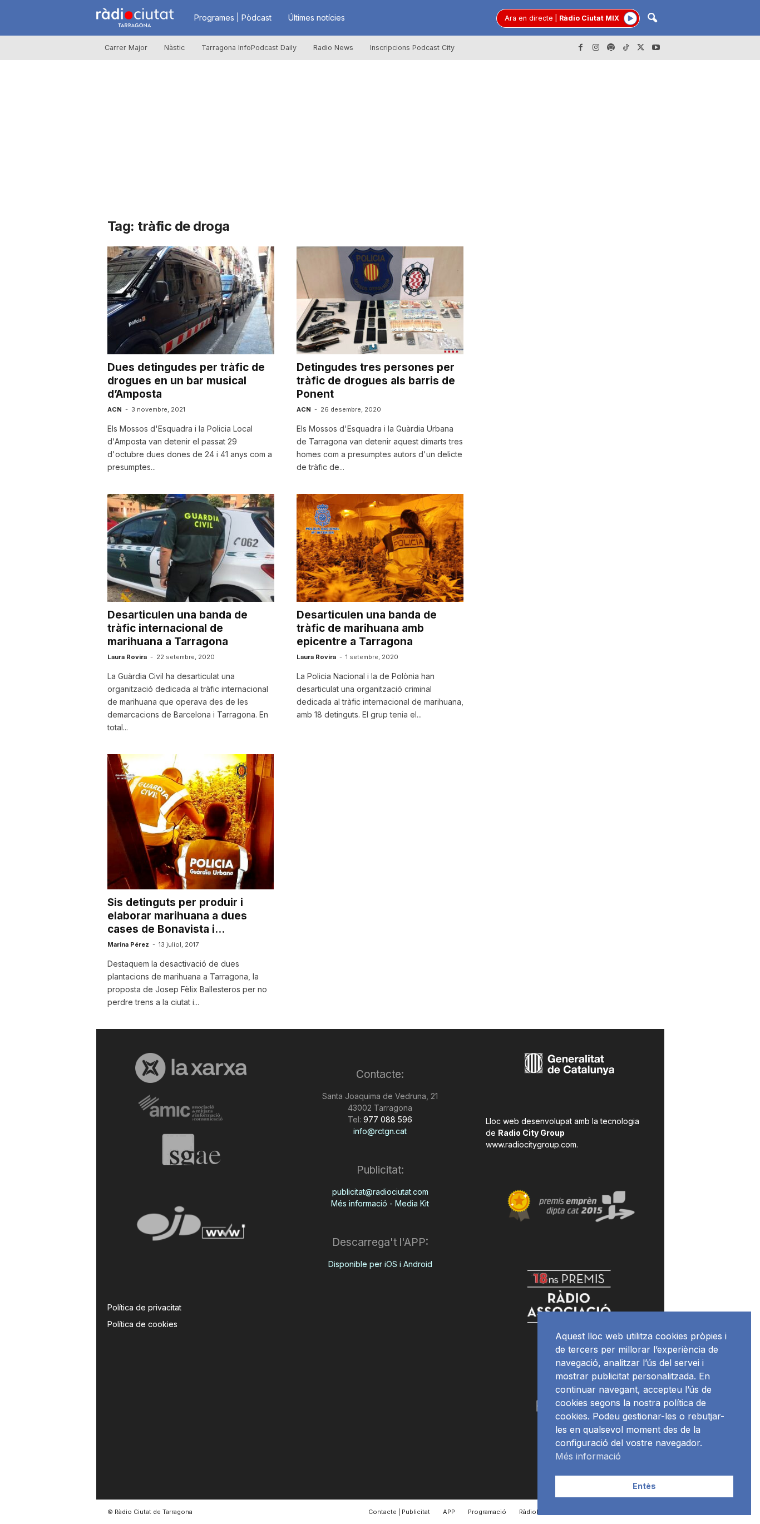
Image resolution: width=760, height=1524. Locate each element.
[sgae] (191, 1150)
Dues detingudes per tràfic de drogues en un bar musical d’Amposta (186, 380)
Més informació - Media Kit (380, 1203)
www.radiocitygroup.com (531, 1144)
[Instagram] (596, 47)
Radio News (333, 47)
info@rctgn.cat (380, 1131)
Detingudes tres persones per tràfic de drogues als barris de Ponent (376, 380)
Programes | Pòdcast (233, 17)
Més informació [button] (588, 1456)
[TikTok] (626, 47)
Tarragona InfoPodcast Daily (249, 47)
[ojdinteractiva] (191, 1228)
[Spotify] (611, 47)
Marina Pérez (128, 944)
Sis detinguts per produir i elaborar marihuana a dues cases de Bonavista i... (177, 916)
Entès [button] (644, 1486)
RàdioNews (536, 1512)
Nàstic (174, 47)
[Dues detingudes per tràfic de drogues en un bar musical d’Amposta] (190, 300)
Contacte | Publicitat (399, 1512)
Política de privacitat (144, 1307)
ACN (114, 409)
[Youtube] (656, 47)
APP (449, 1512)
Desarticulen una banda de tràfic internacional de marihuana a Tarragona (177, 628)
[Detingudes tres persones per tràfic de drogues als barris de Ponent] (380, 300)
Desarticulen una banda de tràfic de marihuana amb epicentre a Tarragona (367, 628)
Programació (487, 1512)
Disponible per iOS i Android (380, 1264)
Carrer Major (126, 47)
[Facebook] (581, 47)
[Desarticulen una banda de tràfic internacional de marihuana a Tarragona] (190, 548)
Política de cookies (142, 1324)
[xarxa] (191, 1068)
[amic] (191, 1108)
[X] (641, 47)
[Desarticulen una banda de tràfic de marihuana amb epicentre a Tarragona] (380, 548)
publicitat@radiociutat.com (380, 1191)
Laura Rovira (127, 657)
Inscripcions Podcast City (412, 47)
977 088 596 (386, 1119)
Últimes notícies (316, 17)
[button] (652, 18)
